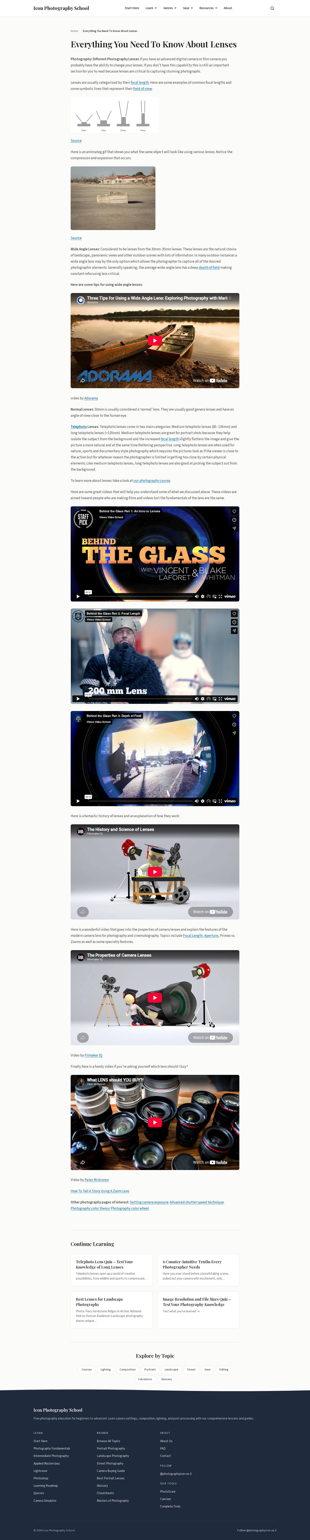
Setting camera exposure (149, 1202)
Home (74, 31)
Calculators (145, 1379)
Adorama (91, 398)
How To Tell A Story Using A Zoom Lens (100, 1191)
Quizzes (39, 1493)
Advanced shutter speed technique (197, 1202)
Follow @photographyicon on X (256, 1530)
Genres (168, 8)
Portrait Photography (111, 1448)
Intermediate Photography (51, 1456)
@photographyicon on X (176, 1474)
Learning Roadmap (46, 1486)
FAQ (163, 1448)
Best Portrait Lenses (111, 1478)
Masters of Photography (113, 1501)
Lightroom (40, 1471)
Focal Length (193, 935)
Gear (186, 8)
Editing (224, 1369)
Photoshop (41, 1478)
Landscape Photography (113, 1456)
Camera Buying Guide (111, 1471)
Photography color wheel (130, 1208)
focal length (140, 82)
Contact (165, 1456)
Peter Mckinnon (97, 1179)
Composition (128, 1369)
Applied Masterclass (47, 1463)
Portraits (150, 1369)
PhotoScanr (168, 1491)
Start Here (132, 8)
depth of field (209, 267)
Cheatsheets (105, 1493)
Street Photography (110, 1463)
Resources (206, 8)
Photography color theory (90, 1208)
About (228, 8)
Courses (87, 1369)
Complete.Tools (170, 1506)
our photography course (151, 480)
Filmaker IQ (93, 1055)
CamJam (165, 1499)
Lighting (106, 1369)
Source (76, 140)
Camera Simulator (45, 1501)
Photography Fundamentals (52, 1448)
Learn (149, 8)
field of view (142, 88)
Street (191, 1369)
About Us (166, 1441)
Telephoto (79, 426)
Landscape (171, 1369)
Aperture (211, 935)
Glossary (166, 1379)
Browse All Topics (108, 1441)
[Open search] (272, 8)
